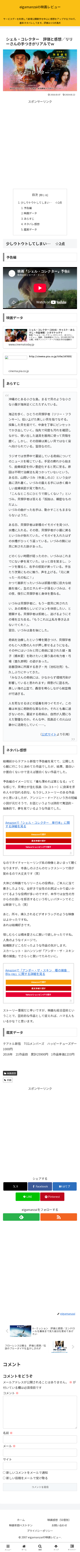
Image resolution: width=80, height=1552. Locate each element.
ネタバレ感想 (31, 224)
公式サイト (49, 734)
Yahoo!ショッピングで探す (38, 846)
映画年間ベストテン (21, 1525)
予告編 (28, 208)
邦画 (9, 1080)
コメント (11, 1393)
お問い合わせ (59, 1525)
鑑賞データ (30, 229)
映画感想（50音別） (59, 1520)
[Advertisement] (40, 144)
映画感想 (11, 1073)
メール (9, 1446)
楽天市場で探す (38, 840)
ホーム (21, 1520)
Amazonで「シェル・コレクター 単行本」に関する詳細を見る (37, 824)
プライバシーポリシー (40, 1531)
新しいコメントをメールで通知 (27, 1472)
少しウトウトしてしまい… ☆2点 (41, 202)
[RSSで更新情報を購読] (58, 1217)
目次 (35, 195)
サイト (7, 1459)
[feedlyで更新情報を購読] (21, 1217)
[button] (72, 897)
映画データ (30, 213)
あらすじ (29, 218)
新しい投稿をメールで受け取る (27, 1478)
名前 (8, 1433)
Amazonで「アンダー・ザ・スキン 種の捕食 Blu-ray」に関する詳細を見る (37, 972)
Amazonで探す (38, 834)
